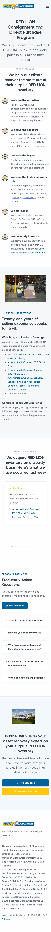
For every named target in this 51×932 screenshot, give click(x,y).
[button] (12, 546)
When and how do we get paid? (26, 677)
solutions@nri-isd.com (14, 915)
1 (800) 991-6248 (37, 915)
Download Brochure (27, 791)
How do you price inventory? (24, 632)
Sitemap (6, 919)
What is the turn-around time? (25, 620)
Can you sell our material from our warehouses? (26, 663)
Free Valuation (16, 605)
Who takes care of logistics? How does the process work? (24, 647)
